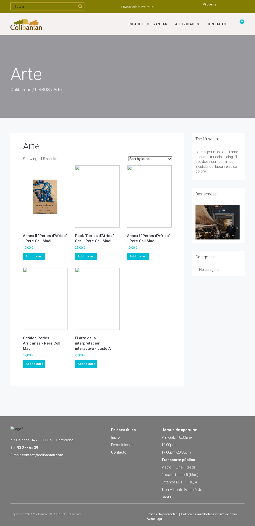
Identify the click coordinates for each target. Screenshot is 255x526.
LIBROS (42, 89)
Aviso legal (155, 519)
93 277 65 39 (27, 447)
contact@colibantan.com (42, 455)
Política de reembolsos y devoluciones (209, 514)
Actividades (187, 24)
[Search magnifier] (80, 6)
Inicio (115, 437)
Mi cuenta (209, 4)
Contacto (217, 24)
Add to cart (34, 256)
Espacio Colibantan (148, 24)
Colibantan (20, 89)
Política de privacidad (162, 514)
